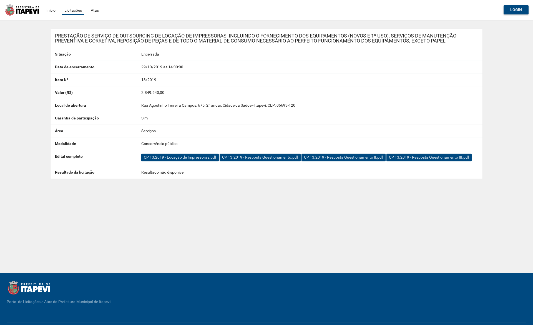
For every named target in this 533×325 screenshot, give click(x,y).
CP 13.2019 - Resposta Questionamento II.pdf (343, 157)
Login (516, 10)
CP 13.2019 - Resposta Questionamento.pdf (260, 157)
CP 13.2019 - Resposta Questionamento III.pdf (429, 157)
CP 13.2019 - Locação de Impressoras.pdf (180, 157)
